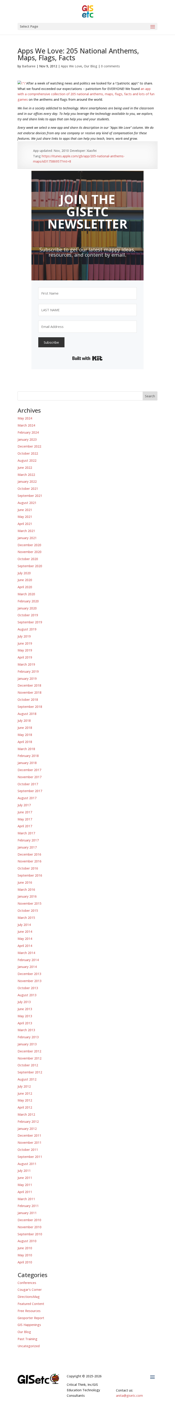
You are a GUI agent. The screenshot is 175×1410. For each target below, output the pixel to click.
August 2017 (27, 798)
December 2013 (29, 974)
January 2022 (27, 481)
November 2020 (29, 552)
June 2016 (25, 882)
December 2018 (29, 685)
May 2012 (25, 1100)
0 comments (110, 66)
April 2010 (25, 1262)
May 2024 (25, 418)
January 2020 (27, 608)
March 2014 (26, 953)
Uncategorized (29, 1346)
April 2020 (25, 587)
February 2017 (28, 840)
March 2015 (26, 917)
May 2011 (25, 1185)
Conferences (27, 1283)
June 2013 (25, 1009)
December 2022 (29, 446)
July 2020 (24, 573)
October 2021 (28, 488)
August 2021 (27, 503)
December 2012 (29, 1051)
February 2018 (28, 756)
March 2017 (26, 833)
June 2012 (25, 1093)
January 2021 (27, 538)
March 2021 (26, 531)
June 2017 (25, 812)
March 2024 (26, 425)
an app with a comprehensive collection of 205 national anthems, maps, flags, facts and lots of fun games (86, 94)
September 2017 (30, 791)
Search (150, 396)
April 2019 (25, 657)
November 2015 (29, 903)
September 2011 (30, 1156)
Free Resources (29, 1311)
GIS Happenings (29, 1325)
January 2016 (27, 896)
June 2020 (25, 580)
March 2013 (26, 1030)
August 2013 (27, 995)
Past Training (27, 1339)
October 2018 (28, 699)
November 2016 (29, 861)
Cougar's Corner (30, 1289)
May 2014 (25, 938)
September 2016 (30, 875)
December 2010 (29, 1220)
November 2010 (29, 1227)
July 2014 (24, 924)
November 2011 (29, 1142)
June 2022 (25, 467)
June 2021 (25, 510)
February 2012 (28, 1121)
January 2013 (27, 1044)
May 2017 (25, 819)
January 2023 (27, 439)
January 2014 (27, 967)
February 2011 (28, 1206)
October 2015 (28, 910)
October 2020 (28, 559)
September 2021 (30, 495)
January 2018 (27, 763)
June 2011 (25, 1177)
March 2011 (26, 1199)
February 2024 (28, 432)
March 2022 (26, 474)
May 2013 (25, 1016)
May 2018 (25, 735)
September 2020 (30, 566)
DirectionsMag (29, 1296)
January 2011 (27, 1213)
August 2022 (27, 460)
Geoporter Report (31, 1318)
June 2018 (25, 727)
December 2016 (29, 854)
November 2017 (29, 777)
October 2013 (28, 988)
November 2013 (29, 981)
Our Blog (90, 66)
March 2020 (26, 594)
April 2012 (25, 1107)
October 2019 (28, 615)
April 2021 (25, 524)
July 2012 (24, 1086)
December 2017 (29, 770)
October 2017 (28, 784)
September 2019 (30, 622)
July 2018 (24, 720)
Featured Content (31, 1304)
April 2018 (25, 742)
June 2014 (25, 931)
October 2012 (28, 1065)
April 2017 (25, 826)
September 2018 (30, 706)
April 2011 (25, 1192)
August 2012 (27, 1079)
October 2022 (28, 453)
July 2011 (24, 1170)
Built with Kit (87, 358)
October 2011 (28, 1149)
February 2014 (28, 960)
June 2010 (25, 1248)
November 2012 (29, 1058)
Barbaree (29, 66)
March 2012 (26, 1114)
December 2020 (29, 545)
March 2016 (26, 889)
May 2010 (25, 1255)
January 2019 (27, 678)
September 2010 (30, 1234)
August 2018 (27, 714)
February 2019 (28, 671)
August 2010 (27, 1241)
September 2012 (30, 1072)
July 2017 (24, 805)
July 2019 (24, 636)
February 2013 (28, 1037)
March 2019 (26, 664)
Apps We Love (71, 66)
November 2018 (29, 692)
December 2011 (29, 1135)
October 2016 (28, 868)
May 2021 (25, 516)
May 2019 (25, 650)
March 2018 (26, 749)
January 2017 (27, 847)
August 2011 (27, 1164)
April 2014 (25, 946)
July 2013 (24, 1002)
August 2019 (27, 629)
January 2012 (27, 1128)
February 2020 (28, 601)
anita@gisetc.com (129, 1395)
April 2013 (25, 1023)
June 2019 (25, 643)
